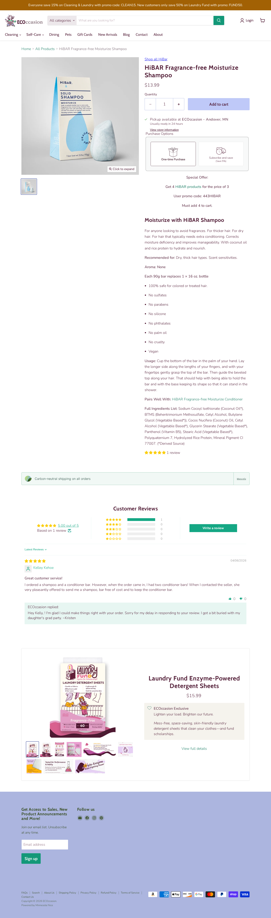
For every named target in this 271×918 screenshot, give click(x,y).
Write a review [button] (213, 528)
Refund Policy (108, 893)
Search (36, 893)
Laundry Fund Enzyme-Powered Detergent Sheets (194, 682)
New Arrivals (107, 34)
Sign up (31, 858)
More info (241, 478)
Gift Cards (84, 34)
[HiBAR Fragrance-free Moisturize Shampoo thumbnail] (29, 186)
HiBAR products (188, 186)
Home (26, 49)
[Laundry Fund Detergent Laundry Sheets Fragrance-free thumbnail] (32, 749)
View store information (164, 129)
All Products (45, 49)
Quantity (151, 94)
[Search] (218, 20)
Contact (142, 34)
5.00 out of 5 (68, 525)
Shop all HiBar (156, 59)
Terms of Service (130, 893)
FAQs (24, 893)
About (158, 34)
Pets (68, 34)
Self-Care (34, 34)
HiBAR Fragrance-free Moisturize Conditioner (207, 399)
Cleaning (12, 34)
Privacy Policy (88, 893)
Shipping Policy (67, 893)
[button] (156, 452)
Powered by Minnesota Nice (37, 905)
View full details (194, 749)
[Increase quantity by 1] (178, 104)
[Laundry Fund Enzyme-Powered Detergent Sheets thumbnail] (46, 749)
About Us (49, 893)
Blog (126, 34)
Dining (54, 34)
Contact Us (27, 897)
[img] (35, 561)
